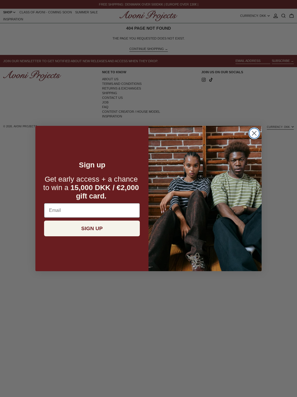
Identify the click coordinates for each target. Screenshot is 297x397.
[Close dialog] (254, 133)
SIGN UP (92, 228)
